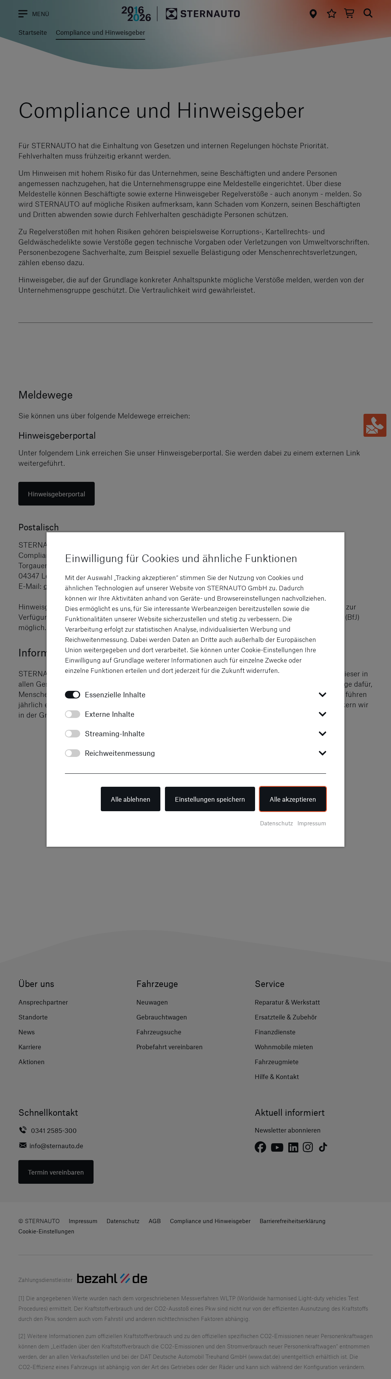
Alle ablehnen (130, 799)
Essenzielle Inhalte (115, 694)
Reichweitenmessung (120, 753)
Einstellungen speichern (210, 799)
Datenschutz (276, 823)
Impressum (311, 823)
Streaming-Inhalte (115, 733)
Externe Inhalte (109, 714)
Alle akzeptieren (293, 799)
